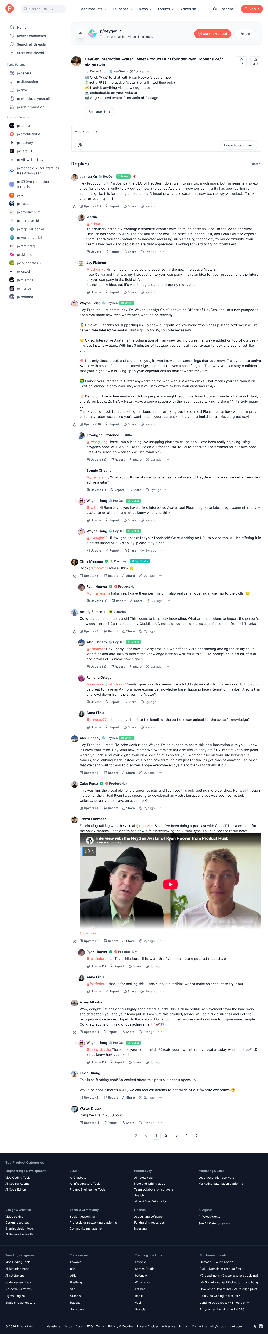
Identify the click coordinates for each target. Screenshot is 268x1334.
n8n (72, 1268)
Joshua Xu (88, 176)
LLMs (74, 1171)
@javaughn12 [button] (96, 538)
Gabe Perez (89, 783)
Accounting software (148, 1216)
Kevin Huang (90, 1073)
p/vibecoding (27, 81)
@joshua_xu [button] (95, 224)
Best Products (91, 9)
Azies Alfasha (91, 1002)
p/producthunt (28, 134)
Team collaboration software (153, 1189)
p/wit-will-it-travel (31, 159)
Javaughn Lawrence (102, 435)
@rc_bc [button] (92, 507)
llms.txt (184, 1326)
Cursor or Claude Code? (216, 1262)
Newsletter (53, 1326)
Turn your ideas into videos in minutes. (126, 36)
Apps (68, 1326)
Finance (140, 1210)
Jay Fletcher (96, 262)
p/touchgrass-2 (29, 263)
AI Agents (205, 1210)
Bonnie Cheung (99, 470)
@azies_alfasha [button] (98, 1049)
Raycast (75, 1302)
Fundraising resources (149, 1222)
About (79, 1326)
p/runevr (24, 126)
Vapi (73, 1289)
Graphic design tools (19, 1228)
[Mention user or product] (79, 145)
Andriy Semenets (93, 612)
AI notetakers (143, 1177)
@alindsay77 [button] (116, 684)
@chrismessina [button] (98, 593)
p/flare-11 (24, 151)
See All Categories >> (214, 1223)
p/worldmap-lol (29, 237)
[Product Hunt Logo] (9, 8)
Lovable (75, 1262)
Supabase (77, 1309)
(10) (92, 424)
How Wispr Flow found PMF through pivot (228, 1289)
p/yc (20, 195)
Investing (140, 1228)
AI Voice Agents (209, 1216)
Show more (88, 933)
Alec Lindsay (96, 642)
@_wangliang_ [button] (97, 442)
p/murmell (25, 280)
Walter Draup (90, 1108)
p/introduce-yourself (33, 98)
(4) (92, 772)
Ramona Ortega (98, 677)
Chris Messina (91, 561)
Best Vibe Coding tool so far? (220, 1296)
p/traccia (24, 203)
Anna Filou (95, 713)
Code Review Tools (18, 1282)
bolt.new (141, 1275)
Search (139, 1195)
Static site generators (20, 1302)
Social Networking (82, 1216)
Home (21, 27)
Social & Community (84, 1210)
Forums (164, 9)
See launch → (99, 112)
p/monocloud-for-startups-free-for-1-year (39, 170)
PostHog (76, 1282)
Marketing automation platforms (221, 1183)
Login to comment (239, 145)
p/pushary (25, 142)
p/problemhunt (29, 212)
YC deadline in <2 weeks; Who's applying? (229, 1275)
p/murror (24, 288)
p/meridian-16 (28, 220)
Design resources (17, 1222)
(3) (98, 459)
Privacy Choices (147, 1326)
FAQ (90, 1326)
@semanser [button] (95, 649)
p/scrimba (25, 297)
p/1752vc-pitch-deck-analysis (34, 184)
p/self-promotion (30, 107)
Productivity (143, 1171)
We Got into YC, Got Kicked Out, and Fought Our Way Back (230, 1282)
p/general (24, 73)
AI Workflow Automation (150, 1201)
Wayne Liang (90, 303)
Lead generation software (216, 1177)
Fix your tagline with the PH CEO (222, 1309)
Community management (87, 1228)
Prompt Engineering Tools (87, 1189)
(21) (92, 206)
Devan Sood (98, 71)
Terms (100, 1326)
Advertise (188, 9)
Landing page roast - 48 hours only (224, 1302)
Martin (91, 217)
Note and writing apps (149, 1183)
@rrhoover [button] (97, 568)
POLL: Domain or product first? (221, 1268)
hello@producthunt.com (225, 1326)
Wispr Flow (142, 1282)
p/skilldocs (25, 254)
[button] (76, 61)
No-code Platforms (18, 1289)
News (143, 9)
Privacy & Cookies (120, 1326)
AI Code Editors (16, 1189)
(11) (99, 601)
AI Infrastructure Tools (85, 1183)
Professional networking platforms (93, 1222)
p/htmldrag (26, 246)
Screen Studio (144, 1268)
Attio (73, 1275)
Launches (121, 9)
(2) (92, 631)
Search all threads (31, 44)
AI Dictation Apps (17, 1268)
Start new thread (30, 53)
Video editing (14, 1216)
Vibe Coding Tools (17, 1177)
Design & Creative (18, 1210)
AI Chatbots (78, 1177)
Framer (140, 1289)
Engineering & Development (25, 1171)
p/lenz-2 (23, 271)
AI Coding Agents (17, 1183)
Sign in (254, 9)
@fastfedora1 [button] (97, 958)
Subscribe (225, 9)
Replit (139, 1296)
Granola (75, 1296)
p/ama (22, 90)
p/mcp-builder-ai (30, 229)
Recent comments (31, 36)
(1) (98, 490)
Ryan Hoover (96, 586)
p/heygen (109, 31)
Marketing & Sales (211, 1171)
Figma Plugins (15, 1296)
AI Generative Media (19, 1234)
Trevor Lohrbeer (93, 819)
